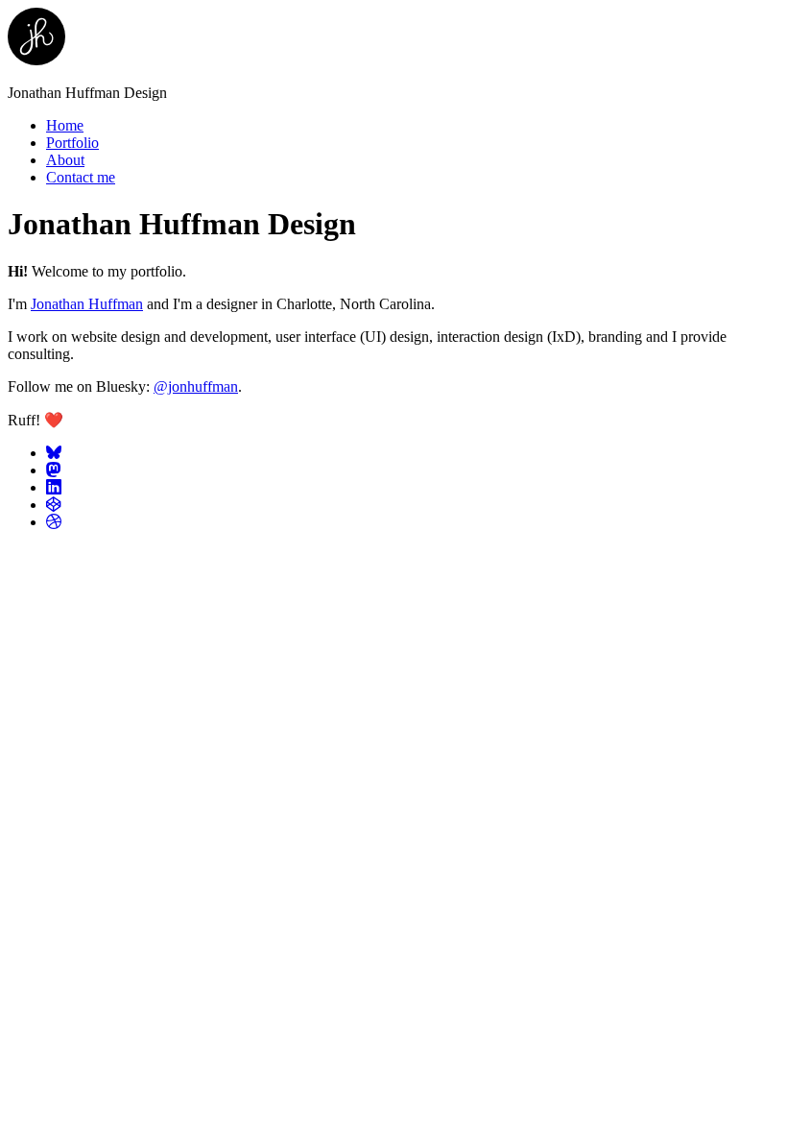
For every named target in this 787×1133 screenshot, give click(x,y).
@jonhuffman (196, 386)
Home (64, 125)
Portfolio (72, 142)
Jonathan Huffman (87, 304)
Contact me (80, 177)
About (65, 160)
